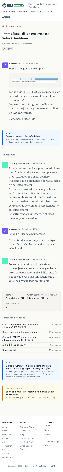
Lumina (47, 434)
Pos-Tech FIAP (26, 442)
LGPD (53, 466)
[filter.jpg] (35, 83)
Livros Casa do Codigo (26, 447)
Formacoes (25, 431)
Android (6, 17)
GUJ (4, 26)
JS (44, 11)
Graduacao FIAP (27, 438)
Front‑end (22, 11)
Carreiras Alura (27, 427)
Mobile (32, 11)
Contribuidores (42, 466)
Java (4, 11)
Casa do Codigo (51, 441)
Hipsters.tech (50, 445)
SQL (39, 11)
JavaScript (7, 446)
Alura (46, 430)
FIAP (46, 437)
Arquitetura (7, 457)
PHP (50, 11)
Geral (12, 11)
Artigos (23, 434)
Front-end (6, 434)
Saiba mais (29, 466)
